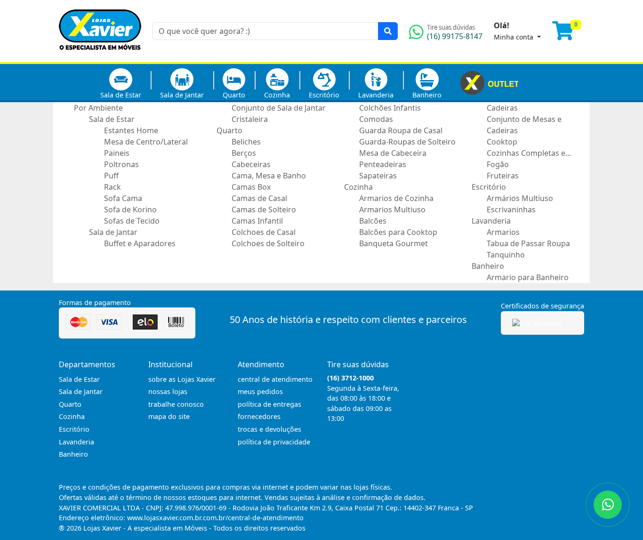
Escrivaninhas (511, 209)
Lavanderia (376, 94)
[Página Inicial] (100, 56)
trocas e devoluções (269, 429)
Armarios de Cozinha (396, 198)
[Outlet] (489, 81)
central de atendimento (275, 379)
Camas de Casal (259, 198)
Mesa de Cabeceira (392, 153)
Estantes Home (131, 130)
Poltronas (121, 164)
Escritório (324, 94)
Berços (244, 153)
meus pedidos (260, 391)
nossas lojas (167, 391)
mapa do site (169, 416)
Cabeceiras (251, 164)
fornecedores (259, 416)
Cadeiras (502, 108)
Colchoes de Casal (264, 232)
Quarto (234, 94)
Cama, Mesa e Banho (269, 175)
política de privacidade (274, 441)
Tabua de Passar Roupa (528, 243)
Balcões (372, 221)
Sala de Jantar (182, 94)
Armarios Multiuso (392, 209)
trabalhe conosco (176, 404)
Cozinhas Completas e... (529, 153)
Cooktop (502, 142)
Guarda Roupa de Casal (400, 130)
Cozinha (277, 94)
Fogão (498, 164)
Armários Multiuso (520, 198)
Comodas (376, 119)
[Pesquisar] (388, 31)
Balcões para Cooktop (398, 232)
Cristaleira (250, 119)
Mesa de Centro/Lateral (146, 142)
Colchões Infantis (390, 108)
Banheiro (427, 94)
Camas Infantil (257, 221)
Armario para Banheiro (528, 277)
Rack (112, 187)
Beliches (246, 142)
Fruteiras (503, 175)
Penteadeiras (382, 164)
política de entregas (269, 404)
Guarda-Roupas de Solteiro (407, 142)
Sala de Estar (120, 94)
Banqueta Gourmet (393, 243)
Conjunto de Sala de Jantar (279, 108)
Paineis (116, 153)
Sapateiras (378, 175)
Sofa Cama (123, 198)
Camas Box (251, 187)
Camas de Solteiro (264, 209)
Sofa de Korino (130, 209)
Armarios (503, 232)
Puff (111, 175)
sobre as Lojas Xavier (182, 379)
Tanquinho (506, 255)
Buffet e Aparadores (140, 243)
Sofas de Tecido (132, 221)
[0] (568, 35)
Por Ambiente (98, 108)
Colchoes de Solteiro (268, 243)
